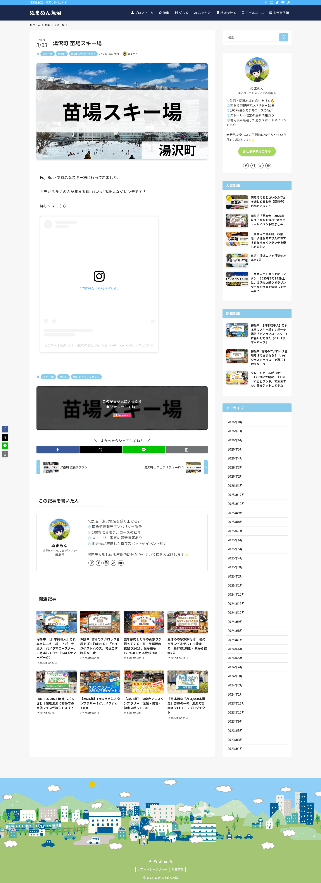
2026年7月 (235, 431)
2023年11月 (236, 703)
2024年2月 (235, 685)
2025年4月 (235, 558)
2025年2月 (235, 576)
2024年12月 (236, 594)
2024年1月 (235, 694)
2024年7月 (235, 640)
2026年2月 (235, 476)
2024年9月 (235, 621)
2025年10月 (236, 503)
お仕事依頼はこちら (257, 151)
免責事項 (177, 869)
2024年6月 (235, 649)
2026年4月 (235, 458)
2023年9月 (235, 721)
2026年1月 (235, 485)
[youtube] (283, 2)
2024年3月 (235, 676)
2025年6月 (235, 540)
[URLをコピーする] (187, 449)
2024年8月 (235, 630)
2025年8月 (235, 522)
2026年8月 (235, 422)
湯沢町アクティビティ (83, 53)
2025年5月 (235, 549)
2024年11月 (236, 603)
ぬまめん (59, 545)
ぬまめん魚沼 (45, 12)
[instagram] (271, 2)
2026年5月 (235, 449)
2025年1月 (235, 585)
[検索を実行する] (283, 37)
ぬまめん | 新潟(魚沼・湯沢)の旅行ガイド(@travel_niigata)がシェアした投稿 (99, 345)
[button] (57, 449)
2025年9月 (235, 513)
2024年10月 (236, 612)
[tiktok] (277, 2)
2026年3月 (235, 467)
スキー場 (48, 53)
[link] (91, 563)
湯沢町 (62, 53)
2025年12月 (236, 494)
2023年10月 (236, 712)
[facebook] (266, 2)
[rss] (289, 2)
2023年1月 (235, 748)
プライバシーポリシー (152, 869)
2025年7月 (235, 531)
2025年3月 (235, 567)
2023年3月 (235, 739)
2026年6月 (235, 440)
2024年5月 (235, 658)
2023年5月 (235, 730)
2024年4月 (235, 667)
